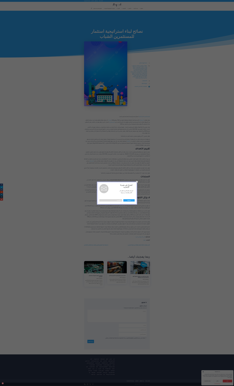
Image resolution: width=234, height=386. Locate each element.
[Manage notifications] (3, 383)
